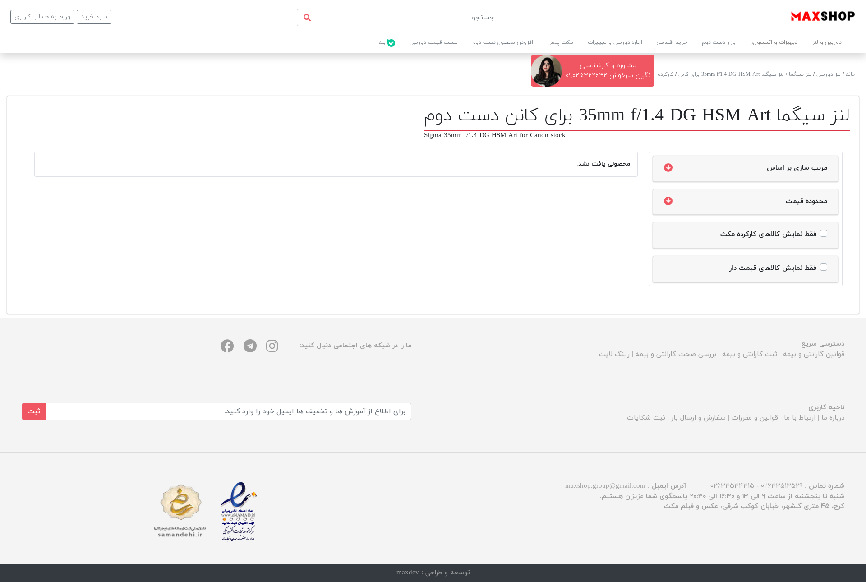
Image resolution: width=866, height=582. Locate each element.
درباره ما (832, 418)
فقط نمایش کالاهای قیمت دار (772, 268)
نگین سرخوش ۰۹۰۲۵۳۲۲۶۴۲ (608, 75)
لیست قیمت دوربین (434, 42)
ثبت (34, 411)
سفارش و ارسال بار (698, 418)
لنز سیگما (800, 74)
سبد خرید (94, 17)
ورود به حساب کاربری (42, 17)
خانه (851, 74)
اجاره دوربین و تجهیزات (615, 42)
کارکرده (665, 74)
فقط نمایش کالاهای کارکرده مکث (768, 234)
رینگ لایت (614, 354)
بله (383, 42)
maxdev (407, 572)
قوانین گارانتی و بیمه (813, 354)
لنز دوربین (828, 74)
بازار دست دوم (719, 42)
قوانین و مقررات (755, 418)
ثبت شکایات (646, 418)
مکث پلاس (560, 42)
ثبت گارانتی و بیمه (749, 354)
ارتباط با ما (799, 418)
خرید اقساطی (672, 42)
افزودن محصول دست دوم (502, 42)
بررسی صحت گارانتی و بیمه (676, 354)
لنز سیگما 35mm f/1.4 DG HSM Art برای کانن (731, 74)
